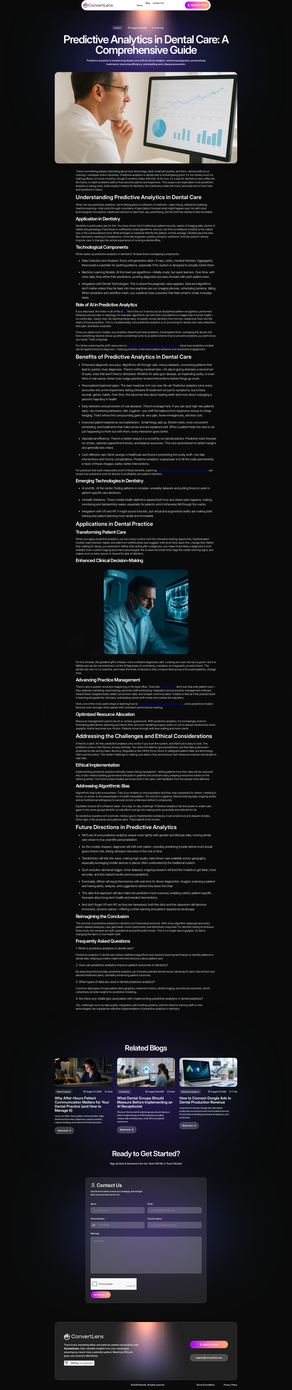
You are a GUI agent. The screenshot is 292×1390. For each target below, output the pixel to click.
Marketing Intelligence (190, 1092)
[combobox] (94, 1225)
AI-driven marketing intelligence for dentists (153, 345)
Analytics (117, 28)
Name (93, 1204)
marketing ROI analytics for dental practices (182, 470)
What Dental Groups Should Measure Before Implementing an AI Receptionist (144, 1102)
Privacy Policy (230, 1384)
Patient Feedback (64, 1092)
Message (95, 1233)
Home (140, 5)
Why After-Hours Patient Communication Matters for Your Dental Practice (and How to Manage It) (82, 1104)
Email (150, 1204)
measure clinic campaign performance (161, 703)
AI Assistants (124, 1092)
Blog (148, 3)
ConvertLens (168, 686)
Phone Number (98, 1218)
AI (125, 311)
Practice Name (155, 1218)
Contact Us (158, 3)
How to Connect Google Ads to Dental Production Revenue (205, 1100)
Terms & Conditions (205, 1384)
